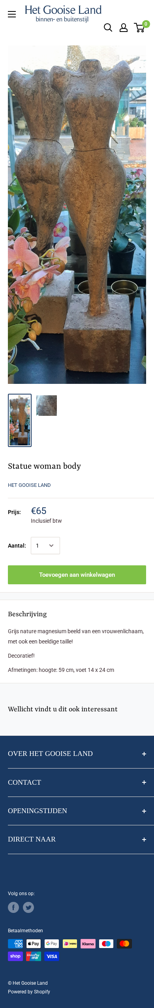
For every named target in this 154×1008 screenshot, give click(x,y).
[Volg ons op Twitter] (28, 907)
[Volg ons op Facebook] (13, 907)
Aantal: (17, 545)
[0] (140, 27)
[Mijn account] (124, 27)
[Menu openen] (12, 14)
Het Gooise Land (29, 485)
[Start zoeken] (108, 27)
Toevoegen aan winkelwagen (77, 574)
